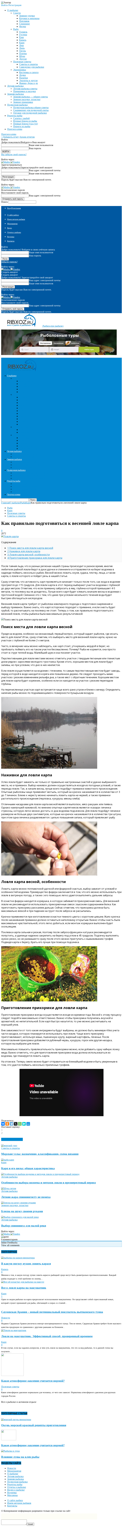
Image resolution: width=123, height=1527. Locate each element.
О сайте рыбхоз (13, 215)
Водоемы (10, 237)
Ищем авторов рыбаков (16, 219)
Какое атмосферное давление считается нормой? (33, 1380)
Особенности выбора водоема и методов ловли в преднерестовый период (48, 1182)
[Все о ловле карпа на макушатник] (22, 1282)
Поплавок (24, 21)
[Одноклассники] (7, 1124)
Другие (23, 59)
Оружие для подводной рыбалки (30, 113)
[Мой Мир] (28, 1124)
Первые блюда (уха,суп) (25, 123)
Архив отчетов (27, 137)
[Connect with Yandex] (15, 162)
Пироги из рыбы (21, 126)
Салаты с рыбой (21, 118)
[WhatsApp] (20, 1124)
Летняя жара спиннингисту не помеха (26, 1197)
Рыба (15, 29)
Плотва (23, 53)
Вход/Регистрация (14, 208)
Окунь (22, 51)
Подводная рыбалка (17, 1481)
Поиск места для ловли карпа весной (30, 548)
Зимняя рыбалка (15, 1479)
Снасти (17, 13)
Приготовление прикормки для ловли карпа (34, 558)
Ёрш (21, 37)
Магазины (12, 1495)
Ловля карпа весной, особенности (28, 554)
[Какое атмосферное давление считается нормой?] (12, 1375)
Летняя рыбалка (9, 1177)
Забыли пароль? (9, 261)
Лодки (22, 75)
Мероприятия (12, 224)
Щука (22, 56)
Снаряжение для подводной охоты (31, 110)
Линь (22, 48)
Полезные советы (22, 61)
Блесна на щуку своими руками (22, 1211)
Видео (9, 228)
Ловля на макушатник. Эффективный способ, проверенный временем (47, 1336)
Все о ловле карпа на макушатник (23, 1287)
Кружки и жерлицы (29, 18)
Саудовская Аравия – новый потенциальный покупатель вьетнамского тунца (52, 1311)
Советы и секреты (28, 64)
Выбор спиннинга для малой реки (23, 1225)
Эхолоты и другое (28, 80)
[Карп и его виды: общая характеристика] (7, 1159)
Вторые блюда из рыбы (25, 121)
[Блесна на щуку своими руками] (18, 1202)
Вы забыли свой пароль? (14, 154)
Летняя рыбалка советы (25, 88)
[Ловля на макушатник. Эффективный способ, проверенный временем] (13, 1330)
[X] (15, 1124)
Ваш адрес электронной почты (44, 170)
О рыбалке (12, 1473)
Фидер (22, 26)
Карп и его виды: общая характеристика (28, 1168)
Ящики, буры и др (28, 83)
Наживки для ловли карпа (23, 551)
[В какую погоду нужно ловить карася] (18, 1257)
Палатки (23, 78)
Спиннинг (24, 24)
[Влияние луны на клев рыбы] (10, 1451)
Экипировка (19, 69)
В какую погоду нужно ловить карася (26, 1263)
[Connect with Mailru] (5, 162)
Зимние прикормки (23, 102)
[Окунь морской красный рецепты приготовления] (16, 1419)
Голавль (23, 32)
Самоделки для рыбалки (31, 67)
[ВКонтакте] (3, 1124)
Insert (30, 1524)
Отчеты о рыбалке (14, 232)
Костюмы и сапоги (29, 72)
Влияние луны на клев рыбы (20, 1456)
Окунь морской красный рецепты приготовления (33, 1425)
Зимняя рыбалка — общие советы (30, 96)
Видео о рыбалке (16, 1490)
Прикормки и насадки (24, 91)
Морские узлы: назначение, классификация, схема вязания (39, 1153)
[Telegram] (11, 1124)
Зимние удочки (27, 15)
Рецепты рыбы (14, 1484)
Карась (22, 40)
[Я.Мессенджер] (24, 1124)
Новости (5, 1317)
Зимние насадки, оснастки (26, 99)
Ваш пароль (35, 148)
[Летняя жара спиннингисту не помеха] (8, 1188)
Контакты (10, 241)
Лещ (21, 45)
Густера (23, 34)
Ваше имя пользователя (41, 145)
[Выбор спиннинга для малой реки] (20, 1217)
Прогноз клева (14, 129)
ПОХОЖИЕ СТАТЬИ (12, 1139)
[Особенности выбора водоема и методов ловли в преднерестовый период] (40, 1174)
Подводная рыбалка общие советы (31, 107)
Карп (21, 42)
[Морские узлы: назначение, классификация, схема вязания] (9, 1145)
